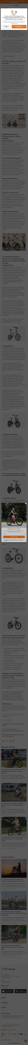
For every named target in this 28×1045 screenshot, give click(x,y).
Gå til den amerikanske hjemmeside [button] (18, 26)
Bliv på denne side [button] (6, 26)
